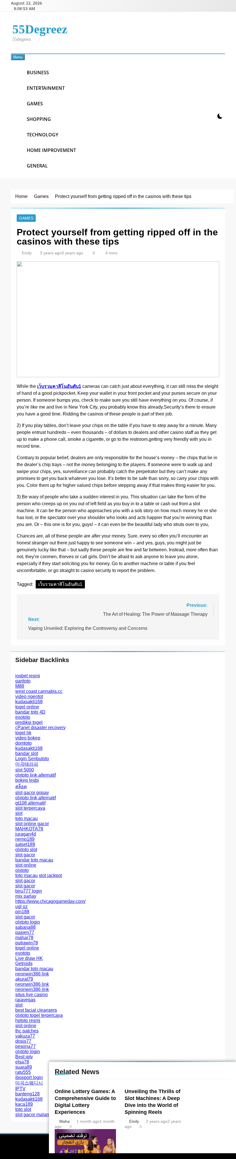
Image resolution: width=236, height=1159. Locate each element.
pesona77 (25, 1046)
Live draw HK (29, 958)
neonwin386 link (32, 973)
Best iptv (24, 1056)
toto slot (23, 1109)
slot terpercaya (30, 808)
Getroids (24, 963)
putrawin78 (26, 942)
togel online (27, 706)
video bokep (27, 737)
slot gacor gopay (32, 792)
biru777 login (28, 891)
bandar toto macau (34, 859)
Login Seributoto (32, 758)
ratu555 (23, 1072)
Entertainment (46, 88)
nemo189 (25, 839)
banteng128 (27, 1093)
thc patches (27, 1030)
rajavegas (25, 999)
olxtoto (22, 870)
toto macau (26, 818)
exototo (22, 717)
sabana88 (25, 927)
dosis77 (23, 1041)
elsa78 (22, 1061)
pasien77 (24, 932)
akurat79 (24, 979)
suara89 (23, 1067)
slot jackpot (50, 875)
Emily (27, 253)
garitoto (23, 680)
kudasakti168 (29, 701)
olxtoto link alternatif (35, 775)
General (37, 166)
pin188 (22, 911)
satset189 (25, 844)
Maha (64, 1121)
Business (38, 72)
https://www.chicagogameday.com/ (50, 901)
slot (18, 813)
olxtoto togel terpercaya (39, 1015)
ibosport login (29, 1077)
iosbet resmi (27, 675)
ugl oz (21, 906)
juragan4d (25, 834)
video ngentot (29, 696)
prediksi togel (29, 722)
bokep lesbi (27, 780)
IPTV (20, 1088)
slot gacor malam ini (35, 1114)
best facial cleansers (36, 1010)
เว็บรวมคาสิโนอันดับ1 (60, 584)
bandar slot (26, 753)
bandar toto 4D (30, 712)
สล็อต (21, 786)
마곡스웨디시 (29, 1082)
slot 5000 (24, 769)
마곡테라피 (26, 764)
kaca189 (24, 1104)
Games (35, 103)
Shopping (39, 119)
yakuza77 (25, 1036)
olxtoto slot (26, 849)
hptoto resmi (27, 1020)
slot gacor (25, 854)
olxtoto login (27, 922)
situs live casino (31, 994)
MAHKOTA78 (29, 828)
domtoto (23, 743)
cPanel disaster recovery (40, 727)
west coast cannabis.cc (38, 691)
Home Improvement (51, 150)
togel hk (23, 732)
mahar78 (24, 937)
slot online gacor (32, 823)
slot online (25, 865)
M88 (19, 686)
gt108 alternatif (30, 802)
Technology (42, 134)
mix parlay (25, 896)
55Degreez (39, 29)
